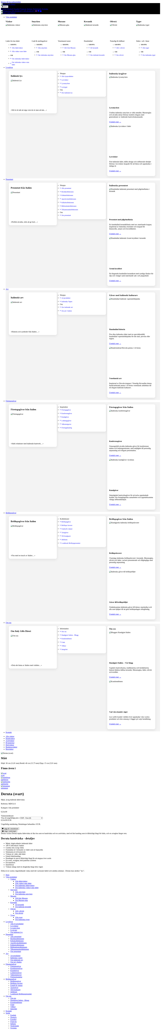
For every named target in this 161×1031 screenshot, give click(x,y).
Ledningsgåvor (66, 421)
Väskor (13, 879)
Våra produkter (11, 17)
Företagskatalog (66, 428)
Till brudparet (66, 536)
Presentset (9, 179)
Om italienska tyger (148, 55)
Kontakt (9, 732)
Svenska (45, 9)
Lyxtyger (64, 87)
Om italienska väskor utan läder (20, 63)
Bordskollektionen (67, 192)
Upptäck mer (115, 122)
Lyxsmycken (65, 83)
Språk (8, 1013)
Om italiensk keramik (97, 55)
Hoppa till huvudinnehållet (11, 2)
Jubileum (64, 540)
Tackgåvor (64, 532)
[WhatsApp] (6, 11)
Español (17, 9)
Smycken (13, 890)
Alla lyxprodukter (67, 76)
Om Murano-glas (69, 55)
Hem (7, 875)
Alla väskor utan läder (19, 51)
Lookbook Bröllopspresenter (70, 543)
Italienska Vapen (66, 301)
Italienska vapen (16, 958)
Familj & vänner (66, 529)
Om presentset (66, 215)
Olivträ (13, 909)
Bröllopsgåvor (11, 513)
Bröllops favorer (66, 525)
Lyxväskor (64, 80)
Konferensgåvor (66, 413)
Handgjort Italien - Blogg (69, 635)
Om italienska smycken (45, 55)
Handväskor (10, 739)
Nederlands (37, 9)
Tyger (12, 915)
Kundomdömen (66, 639)
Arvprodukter (65, 298)
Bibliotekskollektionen (68, 206)
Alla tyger (145, 48)
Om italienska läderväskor (20, 59)
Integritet (64, 649)
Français (23, 9)
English (4, 9)
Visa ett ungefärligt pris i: (10, 818)
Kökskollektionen (67, 195)
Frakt (63, 642)
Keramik (13, 903)
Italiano (29, 9)
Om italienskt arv (67, 307)
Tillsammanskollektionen (69, 210)
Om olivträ (120, 55)
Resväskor (9, 749)
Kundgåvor (65, 417)
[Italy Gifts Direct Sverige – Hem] (8, 4)
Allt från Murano (70, 48)
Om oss (8, 623)
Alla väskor (10, 736)
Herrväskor (10, 745)
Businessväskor (11, 747)
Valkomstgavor (66, 424)
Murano (13, 896)
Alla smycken (42, 48)
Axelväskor (10, 741)
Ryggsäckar (10, 743)
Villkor (63, 646)
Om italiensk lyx (66, 93)
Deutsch (10, 9)
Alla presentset (66, 188)
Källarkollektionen (67, 202)
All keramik (94, 48)
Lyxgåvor (9, 67)
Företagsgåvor (11, 401)
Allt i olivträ (120, 48)
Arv (7, 289)
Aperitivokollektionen (68, 199)
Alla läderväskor (17, 48)
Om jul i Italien (66, 311)
